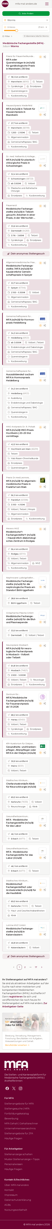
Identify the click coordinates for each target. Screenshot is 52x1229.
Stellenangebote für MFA (19, 1103)
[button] (25, 20)
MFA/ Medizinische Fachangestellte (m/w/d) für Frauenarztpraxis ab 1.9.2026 (19, 702)
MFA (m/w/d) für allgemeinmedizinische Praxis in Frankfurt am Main (21, 484)
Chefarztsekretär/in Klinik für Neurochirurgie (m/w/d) (21, 785)
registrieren (16, 996)
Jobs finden (27, 13)
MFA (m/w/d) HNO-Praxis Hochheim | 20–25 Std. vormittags (20, 433)
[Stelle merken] (40, 56)
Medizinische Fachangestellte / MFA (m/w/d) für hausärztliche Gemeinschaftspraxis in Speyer (19, 270)
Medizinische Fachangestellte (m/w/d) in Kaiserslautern (19, 931)
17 (36, 967)
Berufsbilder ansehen (16, 1045)
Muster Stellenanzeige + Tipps (21, 1159)
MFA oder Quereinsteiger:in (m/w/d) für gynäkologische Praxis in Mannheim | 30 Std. (20, 64)
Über (16, 1185)
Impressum (11, 1195)
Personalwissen (13, 1164)
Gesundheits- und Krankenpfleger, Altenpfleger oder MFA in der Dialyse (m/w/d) (21, 750)
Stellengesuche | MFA (16, 1108)
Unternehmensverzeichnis (19, 1128)
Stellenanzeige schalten (18, 1154)
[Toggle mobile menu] (47, 4)
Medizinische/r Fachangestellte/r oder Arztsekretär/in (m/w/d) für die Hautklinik (21, 888)
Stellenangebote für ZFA (18, 1133)
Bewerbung (11, 1118)
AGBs (7, 1205)
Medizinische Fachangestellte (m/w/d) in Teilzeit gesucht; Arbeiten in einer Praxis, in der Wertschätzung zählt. (20, 213)
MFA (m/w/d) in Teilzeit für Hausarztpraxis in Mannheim (20, 112)
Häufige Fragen (13, 1138)
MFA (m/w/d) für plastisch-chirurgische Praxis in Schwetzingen (20, 163)
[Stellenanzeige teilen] (44, 56)
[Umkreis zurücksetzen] (46, 27)
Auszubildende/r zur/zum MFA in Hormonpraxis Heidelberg (20, 377)
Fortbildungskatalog (16, 1113)
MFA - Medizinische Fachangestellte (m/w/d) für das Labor (19, 822)
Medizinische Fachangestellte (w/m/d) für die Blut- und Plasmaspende (21, 619)
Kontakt (9, 1190)
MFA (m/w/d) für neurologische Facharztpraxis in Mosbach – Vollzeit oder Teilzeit (19, 653)
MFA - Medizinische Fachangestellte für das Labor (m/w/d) (19, 855)
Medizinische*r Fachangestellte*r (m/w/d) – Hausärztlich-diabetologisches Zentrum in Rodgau (21, 536)
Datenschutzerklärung (17, 1200)
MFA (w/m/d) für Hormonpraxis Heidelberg (20, 321)
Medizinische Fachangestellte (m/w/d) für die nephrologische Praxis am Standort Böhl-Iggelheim (20, 586)
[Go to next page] (41, 967)
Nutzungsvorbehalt (15, 1210)
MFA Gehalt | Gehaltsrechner (21, 1123)
